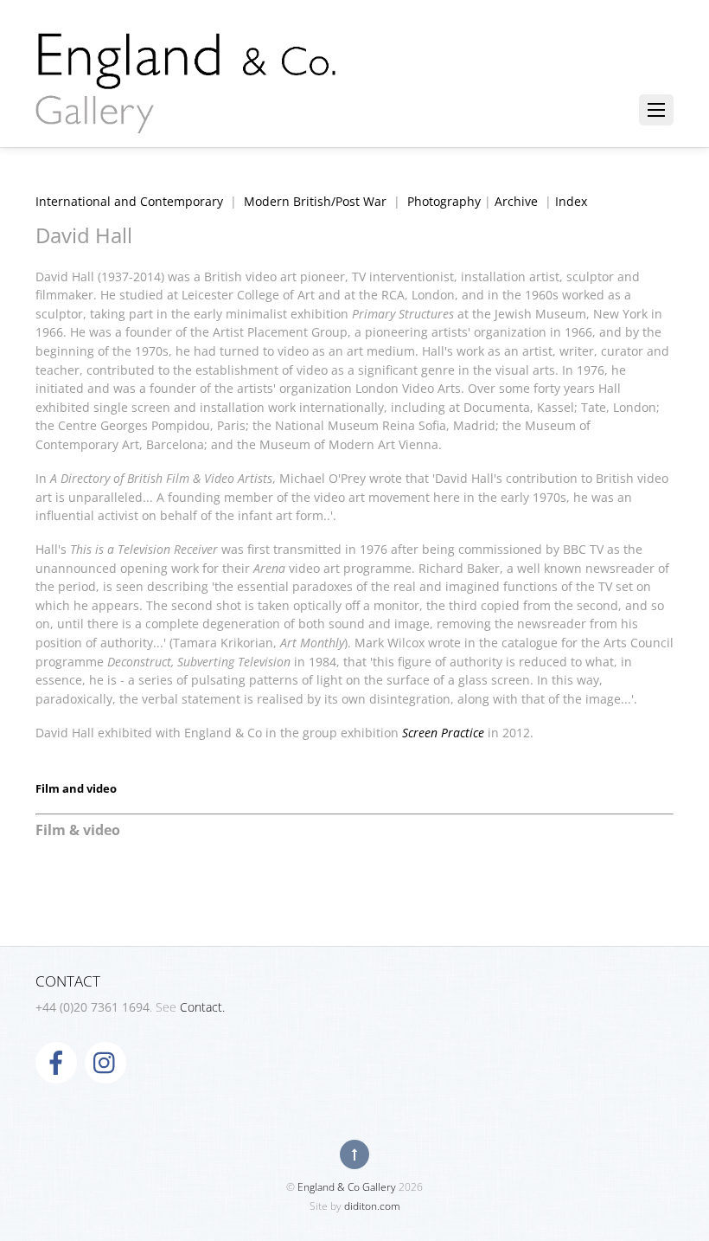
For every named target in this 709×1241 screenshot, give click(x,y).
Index (571, 201)
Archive (516, 201)
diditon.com (372, 1206)
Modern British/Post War (315, 201)
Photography (444, 201)
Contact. (202, 1007)
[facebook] (56, 1061)
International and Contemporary (129, 201)
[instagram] (105, 1061)
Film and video (76, 788)
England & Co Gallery (346, 1187)
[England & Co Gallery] (186, 115)
